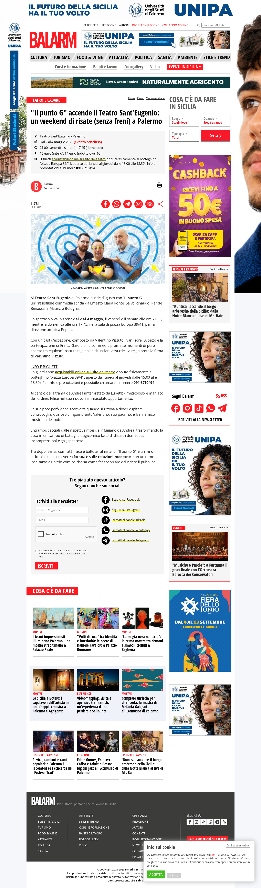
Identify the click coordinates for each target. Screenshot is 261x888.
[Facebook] (106, 499)
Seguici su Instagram (126, 510)
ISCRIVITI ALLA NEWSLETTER (200, 419)
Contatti (139, 833)
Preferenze (174, 876)
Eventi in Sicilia (49, 821)
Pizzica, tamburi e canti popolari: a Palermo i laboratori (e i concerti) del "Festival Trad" (52, 766)
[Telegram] (106, 540)
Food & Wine (47, 833)
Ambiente (86, 816)
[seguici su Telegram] (217, 822)
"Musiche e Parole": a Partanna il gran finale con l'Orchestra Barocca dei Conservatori (199, 569)
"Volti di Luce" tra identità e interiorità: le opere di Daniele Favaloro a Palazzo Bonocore (97, 643)
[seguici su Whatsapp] (210, 822)
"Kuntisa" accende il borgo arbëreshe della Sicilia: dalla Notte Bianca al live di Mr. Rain (142, 766)
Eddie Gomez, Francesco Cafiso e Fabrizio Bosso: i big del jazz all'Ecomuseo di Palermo (97, 766)
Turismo (44, 827)
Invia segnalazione (147, 839)
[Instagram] (106, 510)
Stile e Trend (89, 821)
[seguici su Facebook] (190, 822)
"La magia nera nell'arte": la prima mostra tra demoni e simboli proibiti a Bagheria (142, 643)
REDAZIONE (109, 25)
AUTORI (124, 25)
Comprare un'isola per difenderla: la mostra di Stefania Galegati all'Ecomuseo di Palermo (140, 705)
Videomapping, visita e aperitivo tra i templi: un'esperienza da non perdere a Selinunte (94, 705)
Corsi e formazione (70, 66)
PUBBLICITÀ (91, 25)
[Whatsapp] (106, 530)
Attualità (45, 839)
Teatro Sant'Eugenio (55, 136)
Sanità (43, 851)
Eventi (140, 98)
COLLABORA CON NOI (175, 25)
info (212, 854)
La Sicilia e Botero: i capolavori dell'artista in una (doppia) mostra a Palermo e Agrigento (51, 705)
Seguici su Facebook (126, 499)
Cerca (213, 135)
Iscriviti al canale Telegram (130, 540)
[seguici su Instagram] (197, 822)
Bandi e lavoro (105, 66)
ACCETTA (156, 874)
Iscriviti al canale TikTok (128, 520)
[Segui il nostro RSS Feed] (224, 822)
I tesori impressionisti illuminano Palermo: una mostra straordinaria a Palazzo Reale (51, 643)
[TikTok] (106, 520)
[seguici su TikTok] (203, 822)
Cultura (44, 816)
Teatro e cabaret (155, 98)
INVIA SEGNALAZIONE (145, 25)
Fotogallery (133, 66)
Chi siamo (139, 816)
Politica (44, 845)
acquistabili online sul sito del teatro (79, 159)
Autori (137, 827)
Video (155, 66)
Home (131, 98)
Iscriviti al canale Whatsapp (131, 530)
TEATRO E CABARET (46, 100)
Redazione (140, 821)
